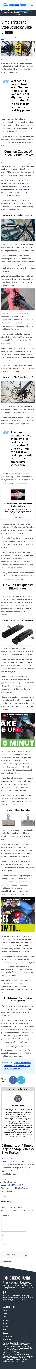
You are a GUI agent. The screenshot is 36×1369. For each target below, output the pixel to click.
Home (5, 1310)
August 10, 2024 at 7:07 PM (13, 1161)
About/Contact (7, 1336)
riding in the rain (19, 189)
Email (4, 1244)
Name (4, 1236)
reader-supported (22, 11)
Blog (31, 38)
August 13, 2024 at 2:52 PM (13, 1185)
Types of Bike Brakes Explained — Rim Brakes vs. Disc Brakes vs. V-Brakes (17, 1065)
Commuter (6, 1320)
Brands (5, 1323)
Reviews (5, 1326)
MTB (4, 1317)
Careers (5, 1333)
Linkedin (22, 1136)
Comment (6, 1215)
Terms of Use (18, 1299)
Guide (2, 39)
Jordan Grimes (6, 38)
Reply (3, 1179)
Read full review (18, 517)
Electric (5, 1314)
